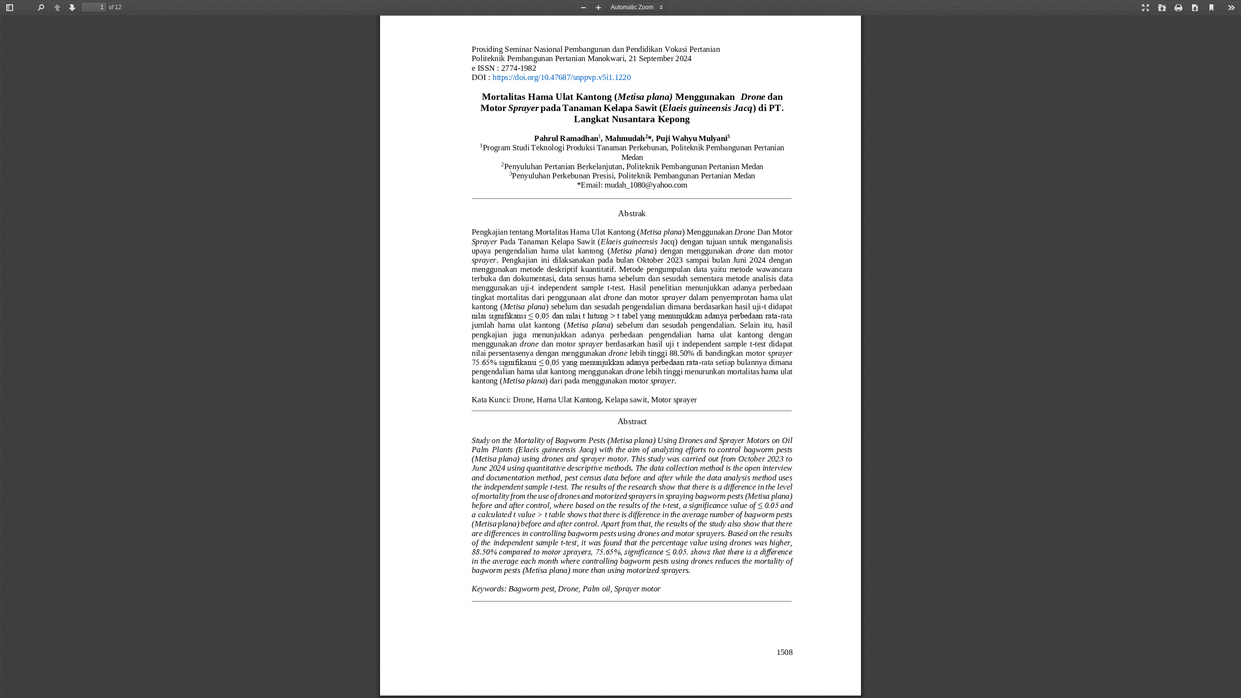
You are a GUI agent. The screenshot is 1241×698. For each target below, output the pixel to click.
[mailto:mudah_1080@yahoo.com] (646, 185)
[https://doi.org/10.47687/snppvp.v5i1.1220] (562, 77)
